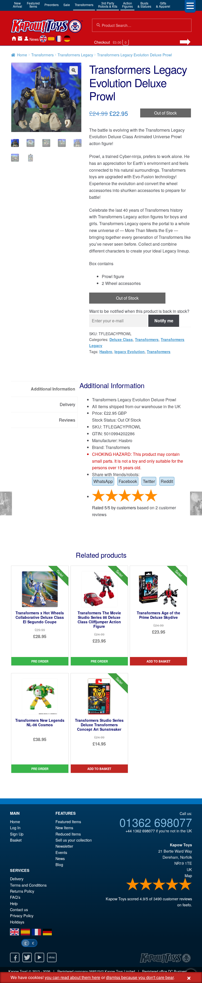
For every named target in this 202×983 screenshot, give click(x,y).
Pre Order (39, 661)
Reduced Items (68, 834)
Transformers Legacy (75, 54)
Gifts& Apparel (163, 4)
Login (26, 38)
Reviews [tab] (67, 420)
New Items (64, 827)
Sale (66, 4)
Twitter (149, 481)
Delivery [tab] (67, 404)
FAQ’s (15, 897)
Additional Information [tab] (53, 389)
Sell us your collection (73, 840)
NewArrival (17, 4)
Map (188, 875)
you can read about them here (72, 977)
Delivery (16, 878)
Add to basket (158, 661)
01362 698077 (155, 822)
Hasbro (105, 351)
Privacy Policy (21, 915)
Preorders (51, 4)
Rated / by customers (114, 508)
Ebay (52, 957)
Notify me (163, 321)
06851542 (96, 971)
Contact (20, 38)
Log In (15, 827)
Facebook (128, 481)
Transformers (84, 4)
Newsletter (64, 846)
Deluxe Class (121, 339)
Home (14, 38)
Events (61, 852)
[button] (73, 70)
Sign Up (16, 834)
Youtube (39, 957)
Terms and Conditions (28, 885)
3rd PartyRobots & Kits (107, 4)
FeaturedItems (33, 4)
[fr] (59, 38)
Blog (59, 864)
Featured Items (68, 821)
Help (14, 903)
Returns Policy (22, 891)
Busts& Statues (144, 4)
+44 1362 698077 (140, 830)
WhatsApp (103, 481)
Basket (16, 840)
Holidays (17, 922)
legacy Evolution (129, 351)
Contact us (19, 909)
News (34, 39)
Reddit (167, 481)
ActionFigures (127, 4)
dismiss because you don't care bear (140, 977)
